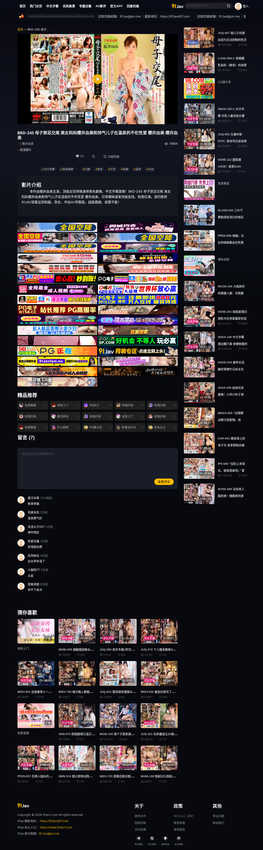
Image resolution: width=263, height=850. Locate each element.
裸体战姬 (223, 259)
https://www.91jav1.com (56, 827)
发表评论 (164, 482)
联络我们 (218, 822)
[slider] (72, 119)
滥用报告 (179, 829)
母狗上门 (23, 648)
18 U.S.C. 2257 (184, 816)
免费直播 (23, 733)
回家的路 (133, 6)
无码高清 (69, 6)
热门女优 (36, 6)
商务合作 (140, 816)
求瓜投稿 (140, 829)
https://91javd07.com (54, 821)
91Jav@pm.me (49, 833)
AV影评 (101, 6)
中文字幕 (52, 6)
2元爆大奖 (224, 82)
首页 (23, 6)
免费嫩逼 (223, 183)
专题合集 (85, 6)
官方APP (116, 6)
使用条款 (179, 822)
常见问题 (218, 816)
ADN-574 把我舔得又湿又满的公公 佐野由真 (87, 734)
